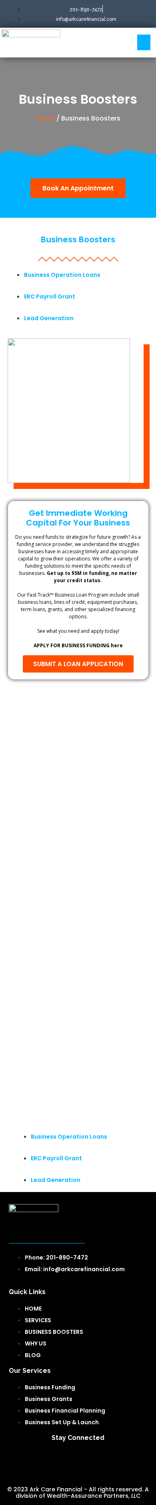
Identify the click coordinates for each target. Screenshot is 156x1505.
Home (45, 118)
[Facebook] (30, 1459)
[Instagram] (102, 1459)
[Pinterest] (126, 1459)
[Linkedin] (78, 1459)
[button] (143, 42)
